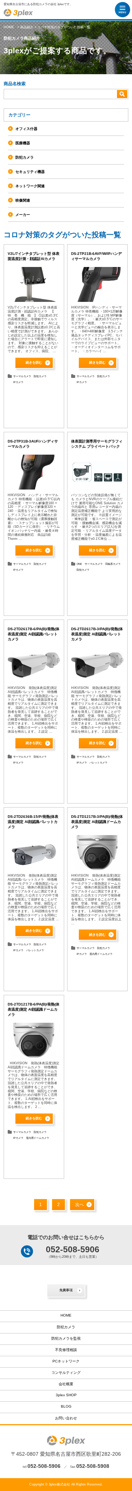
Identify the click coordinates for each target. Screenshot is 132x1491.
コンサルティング (66, 1373)
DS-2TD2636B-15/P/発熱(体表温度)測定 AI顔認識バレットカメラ (33, 822)
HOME (9, 27)
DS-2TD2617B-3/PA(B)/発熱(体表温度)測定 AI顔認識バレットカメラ (97, 634)
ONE (79, 564)
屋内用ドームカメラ (101, 954)
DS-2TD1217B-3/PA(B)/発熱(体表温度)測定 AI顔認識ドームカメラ (97, 822)
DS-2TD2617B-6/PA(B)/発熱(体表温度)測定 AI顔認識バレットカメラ (33, 634)
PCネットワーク (66, 1361)
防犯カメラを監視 (66, 1338)
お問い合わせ (66, 1418)
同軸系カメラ (113, 564)
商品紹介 (26, 27)
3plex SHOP (66, 1395)
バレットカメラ (98, 762)
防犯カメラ (40, 376)
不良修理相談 (66, 1350)
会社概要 (66, 1384)
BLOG (66, 1406)
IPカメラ (18, 382)
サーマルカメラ (22, 376)
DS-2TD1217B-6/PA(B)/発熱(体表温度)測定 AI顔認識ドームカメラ (33, 1009)
